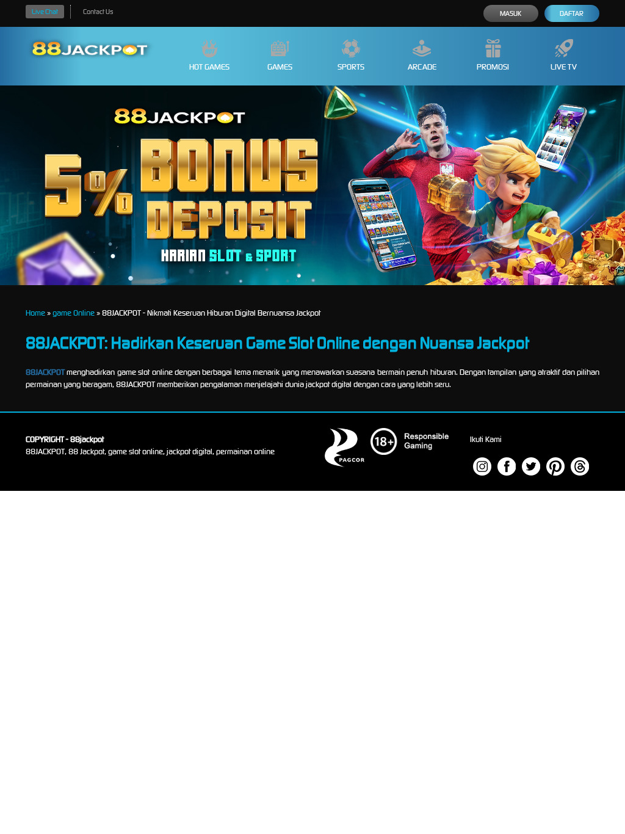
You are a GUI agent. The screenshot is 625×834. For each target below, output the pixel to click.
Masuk (510, 13)
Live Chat (45, 11)
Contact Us (98, 11)
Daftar (571, 13)
